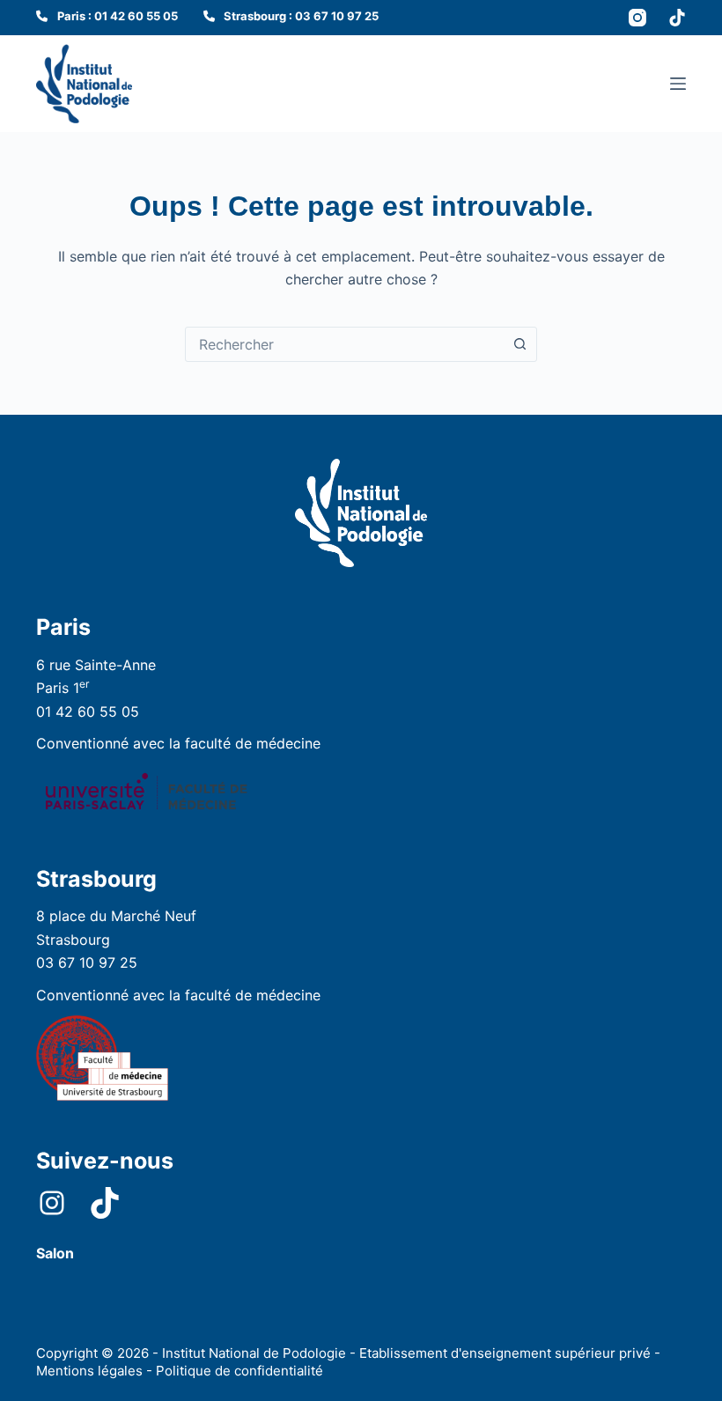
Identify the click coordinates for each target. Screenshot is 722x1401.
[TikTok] (677, 17)
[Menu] (678, 84)
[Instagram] (637, 17)
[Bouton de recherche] (519, 344)
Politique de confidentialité (239, 1370)
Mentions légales (89, 1370)
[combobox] (344, 344)
